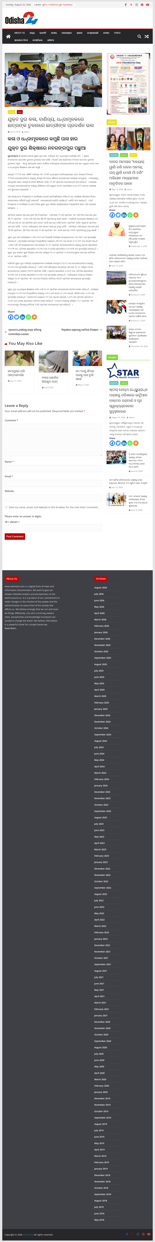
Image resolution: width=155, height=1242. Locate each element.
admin (26, 131)
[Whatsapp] (28, 317)
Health (124, 155)
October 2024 (101, 728)
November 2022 (102, 875)
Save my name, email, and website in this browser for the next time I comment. (54, 507)
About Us (19, 32)
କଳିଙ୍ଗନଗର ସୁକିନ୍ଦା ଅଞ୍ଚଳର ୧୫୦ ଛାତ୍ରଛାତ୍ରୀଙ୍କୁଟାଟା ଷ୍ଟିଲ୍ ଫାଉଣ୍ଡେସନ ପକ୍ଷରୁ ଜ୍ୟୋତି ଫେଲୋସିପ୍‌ (138, 282)
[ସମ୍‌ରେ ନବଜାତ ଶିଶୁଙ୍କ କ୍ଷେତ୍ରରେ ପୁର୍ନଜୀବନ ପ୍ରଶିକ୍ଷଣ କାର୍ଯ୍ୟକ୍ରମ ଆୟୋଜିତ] (116, 338)
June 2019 (99, 1136)
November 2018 (102, 1181)
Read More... (11, 628)
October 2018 (101, 1187)
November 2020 (102, 1028)
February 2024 (101, 779)
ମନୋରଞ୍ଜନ (67, 32)
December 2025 (102, 638)
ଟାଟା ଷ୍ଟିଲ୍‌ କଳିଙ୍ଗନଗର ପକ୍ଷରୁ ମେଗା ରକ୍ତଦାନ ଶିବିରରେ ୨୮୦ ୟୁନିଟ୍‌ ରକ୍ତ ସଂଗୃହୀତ (128, 481)
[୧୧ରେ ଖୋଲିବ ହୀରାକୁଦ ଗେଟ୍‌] (53, 352)
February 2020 (101, 1085)
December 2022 (102, 868)
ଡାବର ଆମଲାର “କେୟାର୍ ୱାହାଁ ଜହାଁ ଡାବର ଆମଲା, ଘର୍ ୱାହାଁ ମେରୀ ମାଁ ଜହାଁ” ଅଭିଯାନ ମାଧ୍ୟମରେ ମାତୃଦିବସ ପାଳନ (126, 172)
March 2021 (100, 1002)
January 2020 (101, 1092)
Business (113, 155)
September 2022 (102, 887)
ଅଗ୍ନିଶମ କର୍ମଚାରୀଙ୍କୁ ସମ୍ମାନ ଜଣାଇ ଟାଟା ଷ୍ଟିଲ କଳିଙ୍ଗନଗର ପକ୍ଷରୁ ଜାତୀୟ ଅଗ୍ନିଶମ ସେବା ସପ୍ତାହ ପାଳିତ (128, 258)
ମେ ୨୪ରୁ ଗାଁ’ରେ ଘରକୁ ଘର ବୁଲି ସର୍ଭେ (85, 375)
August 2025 (100, 664)
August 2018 (100, 1200)
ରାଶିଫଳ (50, 40)
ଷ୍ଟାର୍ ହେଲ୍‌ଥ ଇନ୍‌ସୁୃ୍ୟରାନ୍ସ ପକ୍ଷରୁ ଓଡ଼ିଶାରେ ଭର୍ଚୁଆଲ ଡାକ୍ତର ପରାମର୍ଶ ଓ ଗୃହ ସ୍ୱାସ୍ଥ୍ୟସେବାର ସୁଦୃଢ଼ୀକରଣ (128, 400)
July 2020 (99, 1053)
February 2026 (101, 625)
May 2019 (99, 1143)
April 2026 (99, 613)
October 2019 (101, 1111)
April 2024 (99, 766)
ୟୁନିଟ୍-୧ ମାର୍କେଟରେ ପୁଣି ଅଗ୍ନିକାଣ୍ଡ (57, 4)
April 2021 (99, 996)
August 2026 (100, 587)
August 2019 (100, 1124)
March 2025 (100, 696)
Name (9, 461)
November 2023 (102, 798)
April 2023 (99, 843)
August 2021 (100, 970)
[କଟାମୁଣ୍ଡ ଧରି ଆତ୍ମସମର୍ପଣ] (19, 352)
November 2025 (102, 645)
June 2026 (99, 600)
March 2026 (100, 619)
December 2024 (102, 715)
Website (9, 491)
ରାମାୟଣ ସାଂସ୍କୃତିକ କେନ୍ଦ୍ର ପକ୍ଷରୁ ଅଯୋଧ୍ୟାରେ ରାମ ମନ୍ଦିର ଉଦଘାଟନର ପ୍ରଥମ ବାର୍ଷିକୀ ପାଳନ (138, 310)
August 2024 (100, 740)
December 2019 (102, 1098)
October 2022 (101, 881)
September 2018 (102, 1194)
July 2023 (99, 823)
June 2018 (99, 1213)
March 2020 (100, 1079)
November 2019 (102, 1104)
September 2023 (102, 811)
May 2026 (99, 606)
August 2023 (100, 817)
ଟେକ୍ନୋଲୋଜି (92, 32)
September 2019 (102, 1117)
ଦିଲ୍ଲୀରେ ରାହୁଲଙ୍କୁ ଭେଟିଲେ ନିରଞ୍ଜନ (79, 329)
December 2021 (102, 945)
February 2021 (101, 1009)
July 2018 (99, 1207)
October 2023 (101, 804)
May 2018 (99, 1219)
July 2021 (99, 977)
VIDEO (117, 32)
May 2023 (99, 836)
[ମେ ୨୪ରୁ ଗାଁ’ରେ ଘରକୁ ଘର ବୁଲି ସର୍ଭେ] (87, 352)
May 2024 (99, 760)
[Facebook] (10, 317)
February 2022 (101, 932)
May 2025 (99, 683)
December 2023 (102, 791)
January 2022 (101, 938)
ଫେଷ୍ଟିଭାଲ (38, 40)
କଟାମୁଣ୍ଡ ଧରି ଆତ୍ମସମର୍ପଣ (16, 373)
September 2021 (102, 964)
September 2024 (102, 734)
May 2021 (99, 989)
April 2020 (99, 1073)
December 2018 (102, 1175)
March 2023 (100, 849)
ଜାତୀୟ (54, 32)
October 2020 (101, 1034)
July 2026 (99, 593)
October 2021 (101, 958)
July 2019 (99, 1130)
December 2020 (102, 1021)
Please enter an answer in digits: (23, 516)
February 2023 (101, 855)
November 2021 (102, 951)
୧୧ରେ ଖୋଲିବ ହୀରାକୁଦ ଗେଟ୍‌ (50, 379)
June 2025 (99, 677)
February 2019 (101, 1162)
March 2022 (100, 926)
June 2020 (99, 1060)
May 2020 (99, 1066)
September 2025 (102, 657)
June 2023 (99, 830)
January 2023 (101, 862)
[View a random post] (146, 36)
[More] (34, 317)
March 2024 (100, 772)
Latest (11, 112)
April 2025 (99, 689)
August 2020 (100, 1047)
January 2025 (101, 709)
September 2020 (102, 1041)
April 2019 (99, 1149)
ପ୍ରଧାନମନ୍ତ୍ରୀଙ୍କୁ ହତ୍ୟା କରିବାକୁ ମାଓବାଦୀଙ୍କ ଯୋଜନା (24, 332)
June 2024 (99, 753)
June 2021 (99, 983)
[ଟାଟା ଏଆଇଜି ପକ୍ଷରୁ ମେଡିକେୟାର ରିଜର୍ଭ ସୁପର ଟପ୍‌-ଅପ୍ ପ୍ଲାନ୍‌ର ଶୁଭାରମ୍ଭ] (116, 503)
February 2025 (101, 702)
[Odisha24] (8, 36)
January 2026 (101, 632)
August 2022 (100, 894)
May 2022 (99, 913)
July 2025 (99, 670)
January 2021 (101, 1015)
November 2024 (102, 721)
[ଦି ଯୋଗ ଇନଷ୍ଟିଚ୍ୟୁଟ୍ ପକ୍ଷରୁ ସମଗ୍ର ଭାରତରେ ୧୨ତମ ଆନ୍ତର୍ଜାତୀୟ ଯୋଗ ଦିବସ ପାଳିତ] (116, 463)
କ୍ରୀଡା (79, 32)
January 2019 (101, 1168)
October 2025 (101, 651)
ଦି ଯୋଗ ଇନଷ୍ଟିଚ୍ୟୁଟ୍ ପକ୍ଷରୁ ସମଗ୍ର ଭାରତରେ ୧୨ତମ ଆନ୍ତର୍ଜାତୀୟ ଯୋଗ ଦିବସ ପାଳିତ (138, 460)
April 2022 (99, 919)
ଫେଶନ (106, 32)
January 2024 (101, 785)
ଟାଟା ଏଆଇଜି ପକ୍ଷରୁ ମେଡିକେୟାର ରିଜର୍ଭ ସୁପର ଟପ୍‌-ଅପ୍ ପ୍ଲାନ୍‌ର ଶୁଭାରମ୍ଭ (138, 501)
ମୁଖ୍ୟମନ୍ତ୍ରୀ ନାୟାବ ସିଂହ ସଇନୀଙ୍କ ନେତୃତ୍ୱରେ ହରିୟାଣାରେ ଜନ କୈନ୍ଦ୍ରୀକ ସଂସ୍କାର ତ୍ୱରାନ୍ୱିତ (137, 233)
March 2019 (100, 1156)
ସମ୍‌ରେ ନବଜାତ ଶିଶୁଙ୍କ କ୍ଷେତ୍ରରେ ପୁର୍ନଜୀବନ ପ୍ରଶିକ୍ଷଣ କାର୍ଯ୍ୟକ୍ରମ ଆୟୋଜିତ (138, 335)
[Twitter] (16, 317)
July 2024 (99, 747)
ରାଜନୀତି (43, 32)
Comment (11, 420)
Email (9, 476)
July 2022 (99, 900)
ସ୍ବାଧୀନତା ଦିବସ (21, 40)
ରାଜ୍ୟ (32, 32)
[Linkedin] (22, 317)
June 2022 (99, 907)
